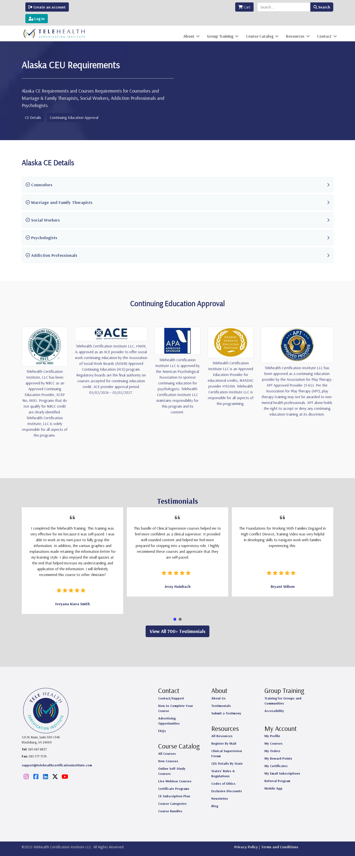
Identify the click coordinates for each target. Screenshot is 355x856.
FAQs (162, 731)
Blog (214, 806)
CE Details (33, 117)
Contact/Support (171, 698)
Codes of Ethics (223, 783)
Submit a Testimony (226, 713)
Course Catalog (259, 36)
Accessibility (274, 711)
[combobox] (284, 7)
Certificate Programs (173, 788)
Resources (295, 36)
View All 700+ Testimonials (177, 631)
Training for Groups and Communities (282, 700)
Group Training (220, 36)
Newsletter (219, 798)
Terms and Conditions (279, 846)
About (188, 36)
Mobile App (273, 788)
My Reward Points (278, 758)
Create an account (49, 7)
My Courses (273, 743)
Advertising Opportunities (169, 721)
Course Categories (172, 803)
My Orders (272, 751)
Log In (39, 18)
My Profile (272, 736)
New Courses (168, 761)
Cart (246, 7)
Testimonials (221, 706)
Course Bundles (170, 811)
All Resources (222, 736)
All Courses (167, 753)
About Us (218, 698)
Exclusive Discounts (226, 791)
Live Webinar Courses (175, 781)
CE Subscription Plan (174, 796)
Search (323, 7)
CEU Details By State (227, 763)
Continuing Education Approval (74, 117)
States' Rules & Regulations (223, 773)
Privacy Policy (246, 846)
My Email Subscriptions (282, 773)
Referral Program (277, 781)
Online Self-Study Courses (171, 771)
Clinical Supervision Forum (226, 753)
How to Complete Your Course (175, 708)
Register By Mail (223, 743)
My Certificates (276, 766)
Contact (324, 36)
